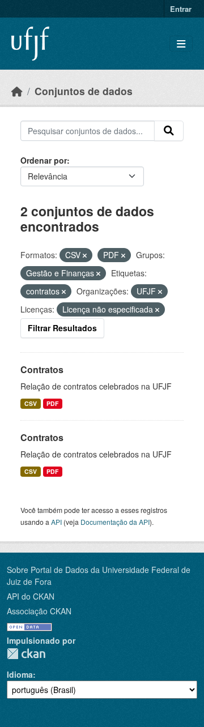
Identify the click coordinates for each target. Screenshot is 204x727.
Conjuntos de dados (84, 91)
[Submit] (169, 131)
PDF (52, 403)
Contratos (41, 369)
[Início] (17, 91)
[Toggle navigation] (181, 44)
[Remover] (85, 255)
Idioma (20, 674)
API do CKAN (30, 596)
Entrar (181, 8)
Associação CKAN (39, 611)
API (56, 522)
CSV (30, 403)
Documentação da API (115, 522)
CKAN (26, 654)
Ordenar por (43, 160)
